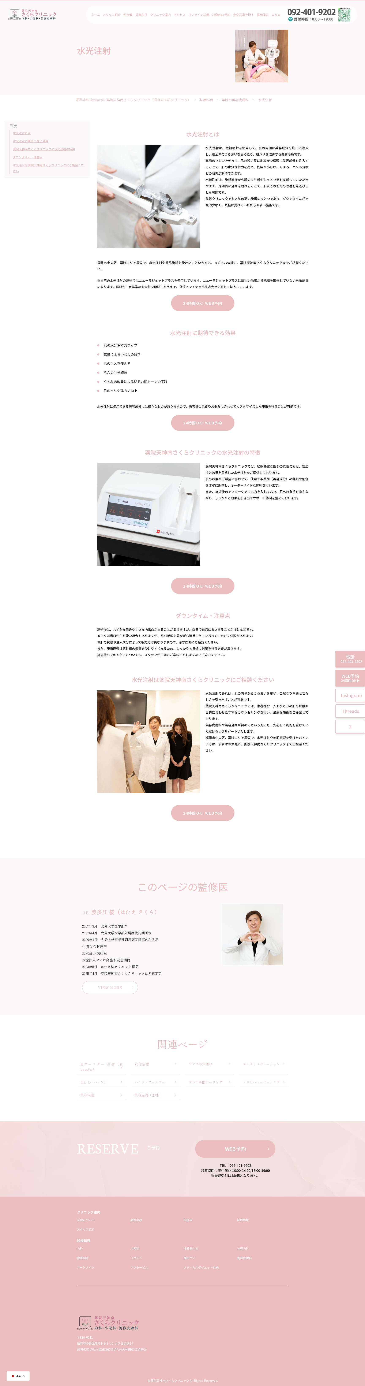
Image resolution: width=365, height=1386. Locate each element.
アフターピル (139, 1267)
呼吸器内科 (191, 1248)
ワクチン (136, 1258)
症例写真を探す (243, 14)
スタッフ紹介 (112, 14)
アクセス (179, 14)
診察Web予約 (221, 14)
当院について (86, 1220)
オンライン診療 (198, 14)
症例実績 (136, 1220)
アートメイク (85, 1267)
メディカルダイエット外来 (201, 1267)
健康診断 (83, 1258)
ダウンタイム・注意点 (27, 157)
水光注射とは (22, 133)
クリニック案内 (160, 14)
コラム (276, 14)
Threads (350, 711)
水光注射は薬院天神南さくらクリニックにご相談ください (48, 168)
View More (110, 987)
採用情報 (263, 14)
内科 (80, 1248)
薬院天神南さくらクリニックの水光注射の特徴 (44, 149)
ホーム (95, 14)
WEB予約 (235, 1148)
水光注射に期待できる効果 (30, 141)
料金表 (128, 14)
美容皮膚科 (244, 1258)
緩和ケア (189, 1258)
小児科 (134, 1248)
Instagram (351, 695)
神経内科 (243, 1248)
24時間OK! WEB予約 (202, 303)
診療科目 (141, 14)
